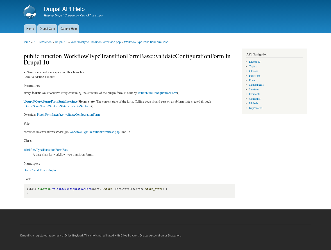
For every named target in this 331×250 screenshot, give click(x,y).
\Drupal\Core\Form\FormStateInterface (50, 101)
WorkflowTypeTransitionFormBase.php (96, 42)
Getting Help (69, 28)
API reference (43, 42)
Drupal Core (47, 28)
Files (252, 80)
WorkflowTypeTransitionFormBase (146, 42)
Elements (254, 94)
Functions (254, 76)
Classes (253, 71)
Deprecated (255, 108)
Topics (253, 66)
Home (30, 28)
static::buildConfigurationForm (157, 93)
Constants (255, 99)
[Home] (30, 12)
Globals (253, 103)
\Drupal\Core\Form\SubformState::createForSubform (57, 106)
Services (254, 89)
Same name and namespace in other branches (55, 72)
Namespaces (256, 85)
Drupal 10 (61, 42)
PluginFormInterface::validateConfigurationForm (68, 114)
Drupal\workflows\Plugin (40, 170)
